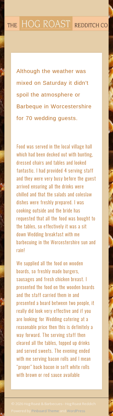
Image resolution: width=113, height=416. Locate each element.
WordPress (76, 410)
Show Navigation (88, 49)
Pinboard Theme (45, 410)
